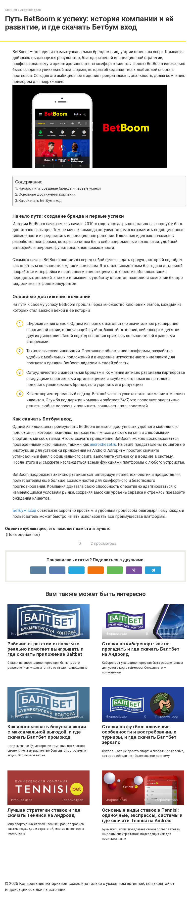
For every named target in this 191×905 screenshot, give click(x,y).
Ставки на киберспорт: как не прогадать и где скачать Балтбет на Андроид (141, 649)
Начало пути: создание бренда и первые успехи (60, 188)
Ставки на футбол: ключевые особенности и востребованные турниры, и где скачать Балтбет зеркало (139, 734)
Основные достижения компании (47, 194)
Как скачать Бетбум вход (40, 201)
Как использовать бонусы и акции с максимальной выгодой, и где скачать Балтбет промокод (46, 732)
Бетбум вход (24, 510)
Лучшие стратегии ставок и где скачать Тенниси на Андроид (43, 812)
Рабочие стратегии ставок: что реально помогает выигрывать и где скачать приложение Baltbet (45, 649)
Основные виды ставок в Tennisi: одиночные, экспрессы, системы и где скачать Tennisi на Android (142, 815)
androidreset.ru (103, 444)
